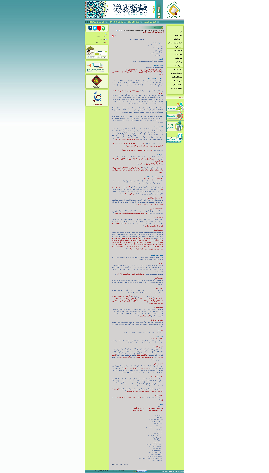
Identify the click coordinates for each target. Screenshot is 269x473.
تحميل (116, 35)
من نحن (181, 97)
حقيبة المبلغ (178, 54)
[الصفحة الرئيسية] (159, 9)
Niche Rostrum (176, 88)
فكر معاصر (178, 58)
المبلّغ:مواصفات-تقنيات (175, 43)
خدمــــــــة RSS (100, 42)
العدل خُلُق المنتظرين (155, 22)
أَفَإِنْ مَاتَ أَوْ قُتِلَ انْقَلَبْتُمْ (103, 22)
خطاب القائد (178, 35)
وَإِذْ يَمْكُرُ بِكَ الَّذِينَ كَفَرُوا (121, 22)
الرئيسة (179, 31)
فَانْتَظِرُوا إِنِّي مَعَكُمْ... (139, 22)
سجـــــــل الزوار (100, 36)
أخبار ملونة (178, 47)
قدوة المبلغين (178, 50)
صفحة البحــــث (100, 33)
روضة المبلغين (177, 39)
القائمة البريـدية (101, 39)
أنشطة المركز (177, 84)
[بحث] (159, 12)
